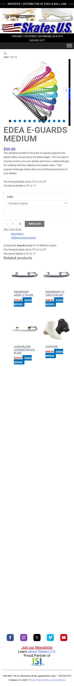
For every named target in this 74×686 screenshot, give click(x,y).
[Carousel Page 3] (20, 121)
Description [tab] (17, 233)
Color (10, 196)
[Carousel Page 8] (44, 121)
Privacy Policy (35, 680)
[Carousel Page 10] (54, 121)
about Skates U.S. (42, 651)
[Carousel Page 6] (34, 121)
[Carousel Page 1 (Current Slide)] (10, 121)
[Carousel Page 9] (49, 121)
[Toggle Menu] (69, 45)
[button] (5, 53)
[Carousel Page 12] (64, 121)
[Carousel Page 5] (29, 121)
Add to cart (34, 223)
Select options (23, 302)
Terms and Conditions (54, 680)
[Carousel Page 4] (25, 121)
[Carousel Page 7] (39, 121)
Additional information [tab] (23, 237)
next (66, 90)
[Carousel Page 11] (59, 121)
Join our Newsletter (37, 647)
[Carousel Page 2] (15, 121)
